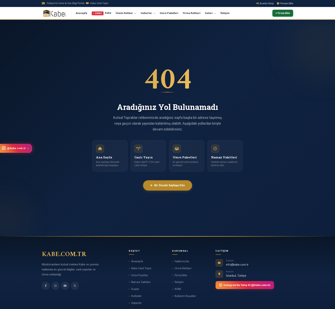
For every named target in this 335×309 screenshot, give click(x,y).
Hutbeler (136, 296)
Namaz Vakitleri (141, 282)
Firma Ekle (181, 275)
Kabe (103, 13)
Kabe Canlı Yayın (141, 268)
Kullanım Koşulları (185, 296)
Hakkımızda (182, 261)
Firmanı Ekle (286, 3)
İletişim (225, 13)
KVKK (178, 289)
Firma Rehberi (191, 13)
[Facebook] (46, 286)
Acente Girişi (267, 3)
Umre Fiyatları (139, 275)
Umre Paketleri (169, 13)
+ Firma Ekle (282, 13)
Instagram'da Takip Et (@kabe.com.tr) (247, 285)
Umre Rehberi (183, 268)
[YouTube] (65, 286)
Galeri (209, 13)
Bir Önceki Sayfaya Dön (169, 185)
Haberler (147, 13)
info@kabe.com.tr (237, 264)
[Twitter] (75, 286)
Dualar (135, 289)
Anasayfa (81, 13)
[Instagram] (55, 286)
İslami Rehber (125, 13)
